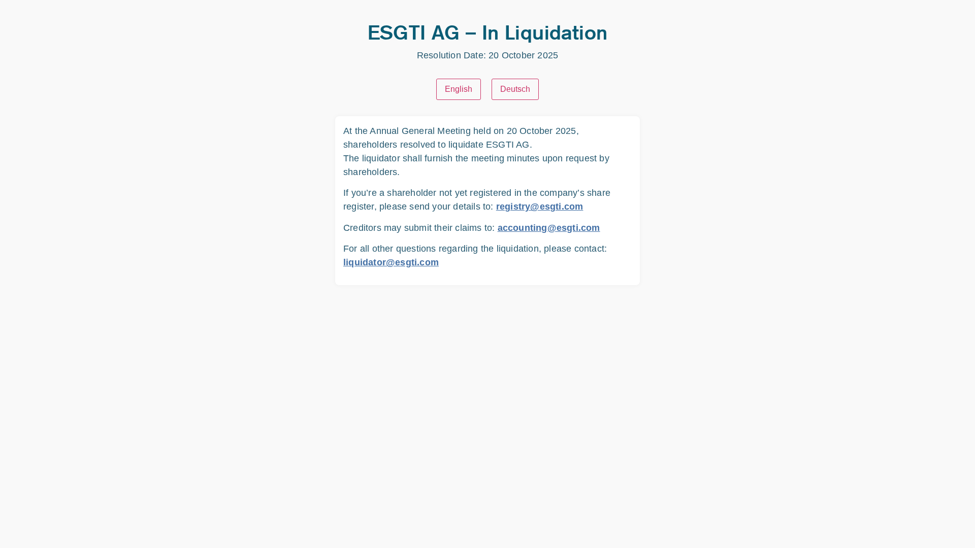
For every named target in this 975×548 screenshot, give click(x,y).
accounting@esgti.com (549, 228)
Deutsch (515, 89)
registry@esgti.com (539, 206)
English (458, 89)
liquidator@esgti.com (391, 262)
